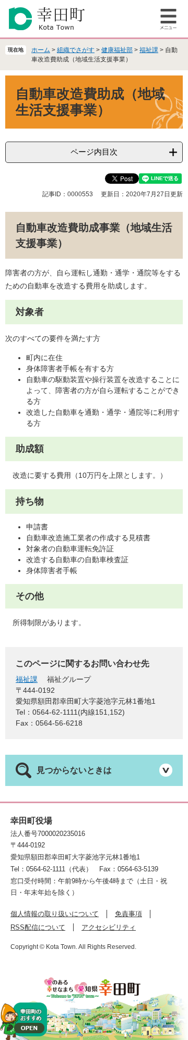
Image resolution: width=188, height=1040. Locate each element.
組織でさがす (76, 50)
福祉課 (148, 50)
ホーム (40, 50)
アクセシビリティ (108, 927)
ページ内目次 (94, 151)
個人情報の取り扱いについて (54, 914)
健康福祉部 (117, 50)
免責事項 (128, 914)
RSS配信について (37, 927)
